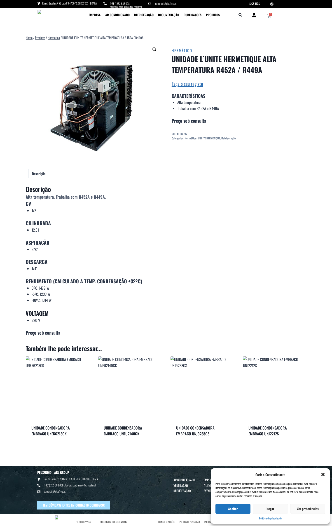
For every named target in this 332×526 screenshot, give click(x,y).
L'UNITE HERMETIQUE (209, 138)
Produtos (213, 14)
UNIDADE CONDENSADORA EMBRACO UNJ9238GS (195, 431)
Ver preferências (308, 508)
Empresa (95, 14)
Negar (270, 508)
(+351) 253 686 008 (120, 3)
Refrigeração (144, 14)
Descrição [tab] (38, 173)
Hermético (182, 50)
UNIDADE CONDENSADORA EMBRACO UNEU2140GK (123, 431)
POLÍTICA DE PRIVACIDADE (190, 522)
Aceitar (233, 508)
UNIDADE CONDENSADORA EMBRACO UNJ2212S (267, 431)
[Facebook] (272, 4)
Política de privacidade (270, 518)
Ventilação (180, 485)
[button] (323, 474)
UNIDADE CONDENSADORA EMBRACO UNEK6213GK (50, 431)
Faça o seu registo (187, 83)
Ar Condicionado (117, 14)
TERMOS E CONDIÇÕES (166, 522)
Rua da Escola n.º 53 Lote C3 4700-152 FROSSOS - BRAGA (69, 3)
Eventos (209, 490)
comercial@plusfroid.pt (165, 3)
